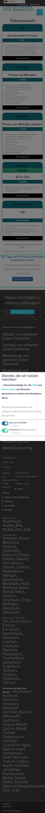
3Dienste (15, 432)
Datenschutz (9, 389)
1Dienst (14, 425)
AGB (34, 385)
